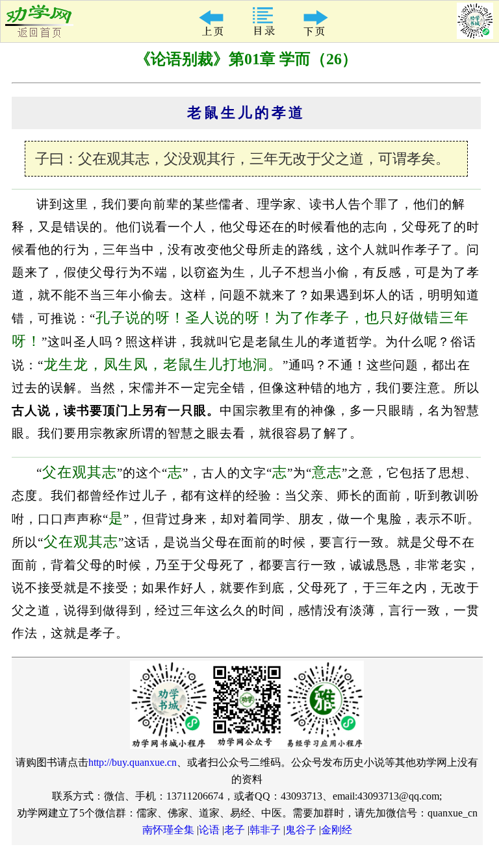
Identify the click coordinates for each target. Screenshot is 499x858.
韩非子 (265, 829)
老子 (234, 829)
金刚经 (336, 829)
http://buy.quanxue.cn (132, 762)
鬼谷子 (300, 829)
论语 (209, 829)
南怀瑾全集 (168, 829)
